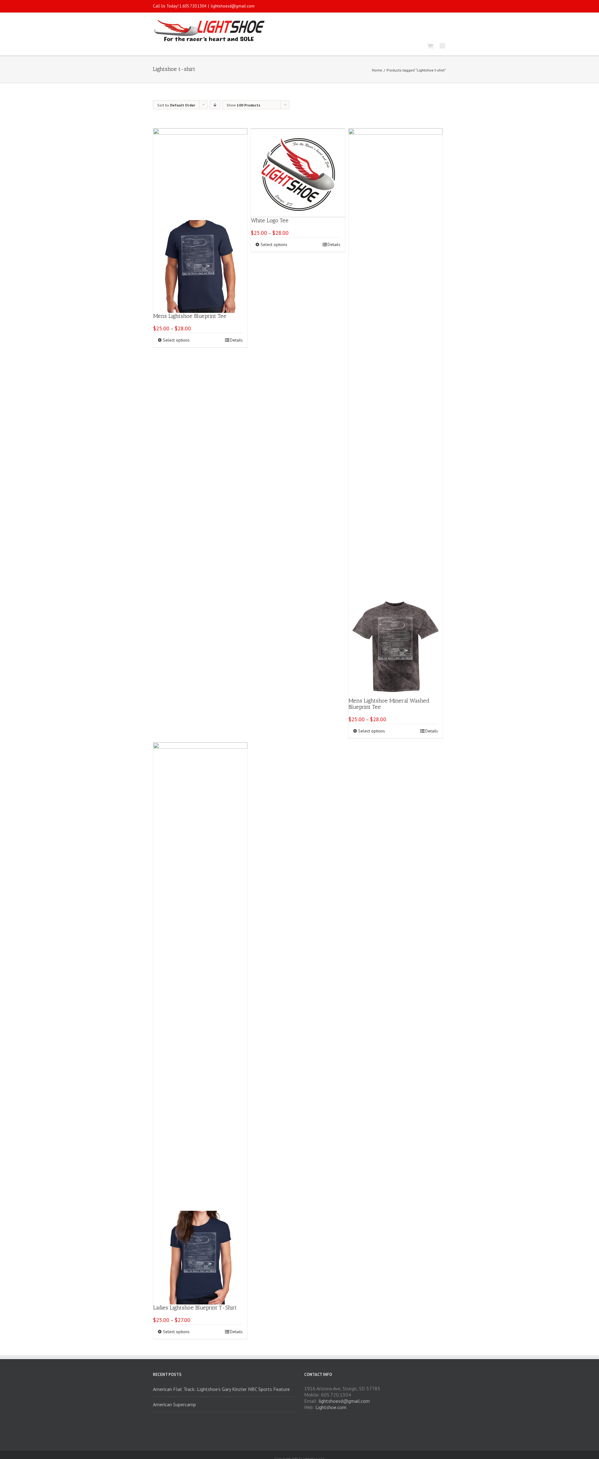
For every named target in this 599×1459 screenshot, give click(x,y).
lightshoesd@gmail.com (233, 6)
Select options (176, 340)
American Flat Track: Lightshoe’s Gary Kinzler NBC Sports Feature (221, 1389)
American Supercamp (174, 1404)
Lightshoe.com (330, 1407)
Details (236, 340)
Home (377, 70)
